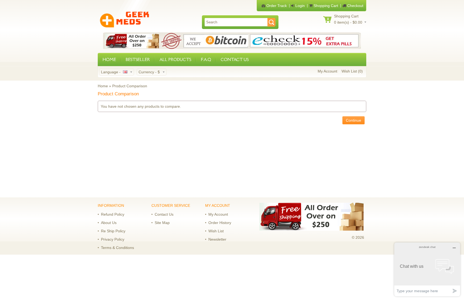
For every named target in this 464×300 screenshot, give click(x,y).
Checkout (354, 5)
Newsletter (217, 239)
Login (299, 5)
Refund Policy (112, 214)
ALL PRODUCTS (175, 59)
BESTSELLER (138, 59)
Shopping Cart (325, 5)
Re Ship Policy (113, 231)
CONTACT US (235, 59)
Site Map (162, 223)
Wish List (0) (352, 71)
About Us (109, 223)
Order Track (276, 5)
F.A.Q (206, 59)
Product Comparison (129, 86)
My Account (327, 71)
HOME (109, 59)
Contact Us (164, 214)
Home (103, 86)
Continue (353, 120)
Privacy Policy (112, 239)
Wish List (216, 231)
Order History (219, 223)
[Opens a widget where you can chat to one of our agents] (427, 269)
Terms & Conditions (117, 247)
